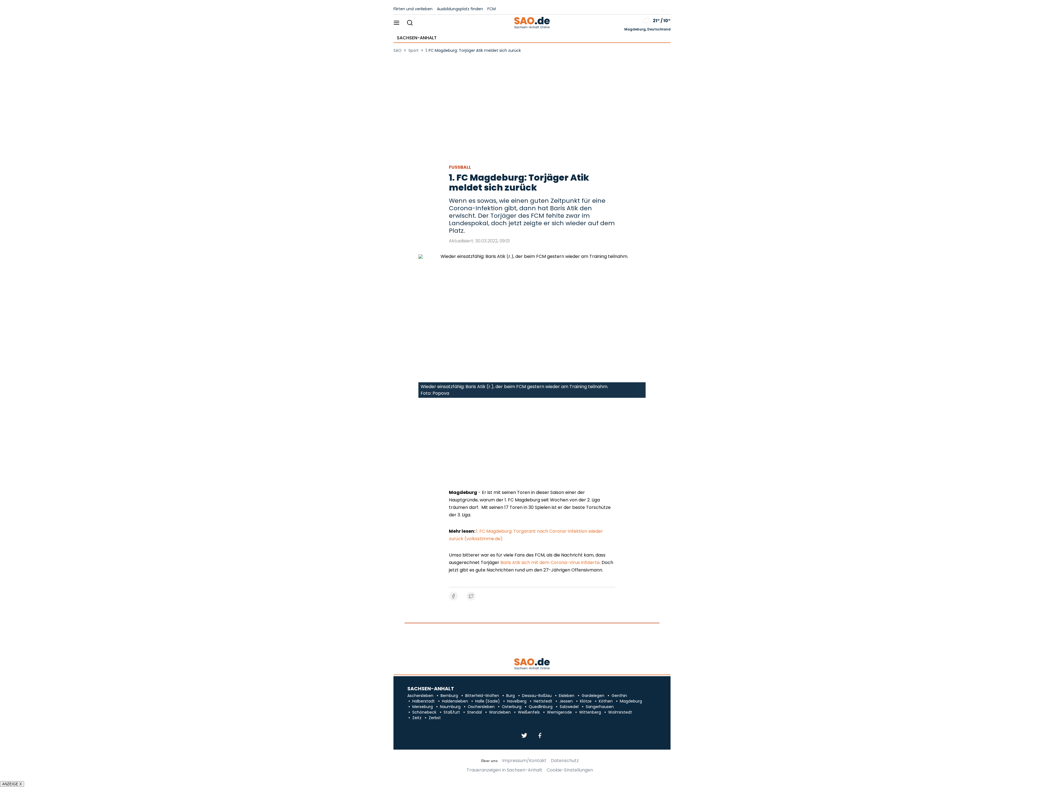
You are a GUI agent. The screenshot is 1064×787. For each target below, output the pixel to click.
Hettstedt (543, 701)
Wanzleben (500, 712)
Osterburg (511, 706)
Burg (510, 695)
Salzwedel (569, 706)
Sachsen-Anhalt (417, 38)
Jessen (566, 701)
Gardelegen (593, 695)
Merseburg (422, 706)
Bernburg (449, 695)
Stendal (474, 712)
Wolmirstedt (620, 712)
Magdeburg (631, 701)
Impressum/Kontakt (524, 760)
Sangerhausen (600, 706)
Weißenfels (529, 712)
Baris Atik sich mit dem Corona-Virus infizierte (550, 562)
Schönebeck (424, 712)
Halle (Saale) (487, 701)
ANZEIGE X (12, 784)
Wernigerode (559, 712)
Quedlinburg (541, 706)
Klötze (586, 701)
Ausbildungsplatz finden (460, 9)
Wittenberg (590, 712)
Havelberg (516, 701)
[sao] (531, 664)
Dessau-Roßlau (537, 695)
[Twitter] (524, 736)
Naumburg (450, 706)
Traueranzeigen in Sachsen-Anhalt (504, 770)
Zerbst (435, 718)
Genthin (619, 695)
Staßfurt (452, 712)
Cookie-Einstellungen (570, 770)
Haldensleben (455, 701)
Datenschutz (565, 760)
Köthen (606, 701)
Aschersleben (420, 695)
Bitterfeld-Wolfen (482, 695)
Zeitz (416, 718)
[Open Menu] (396, 23)
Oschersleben (481, 706)
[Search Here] (409, 23)
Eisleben (566, 695)
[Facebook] (539, 736)
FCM (491, 9)
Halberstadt (423, 701)
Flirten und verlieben (413, 9)
